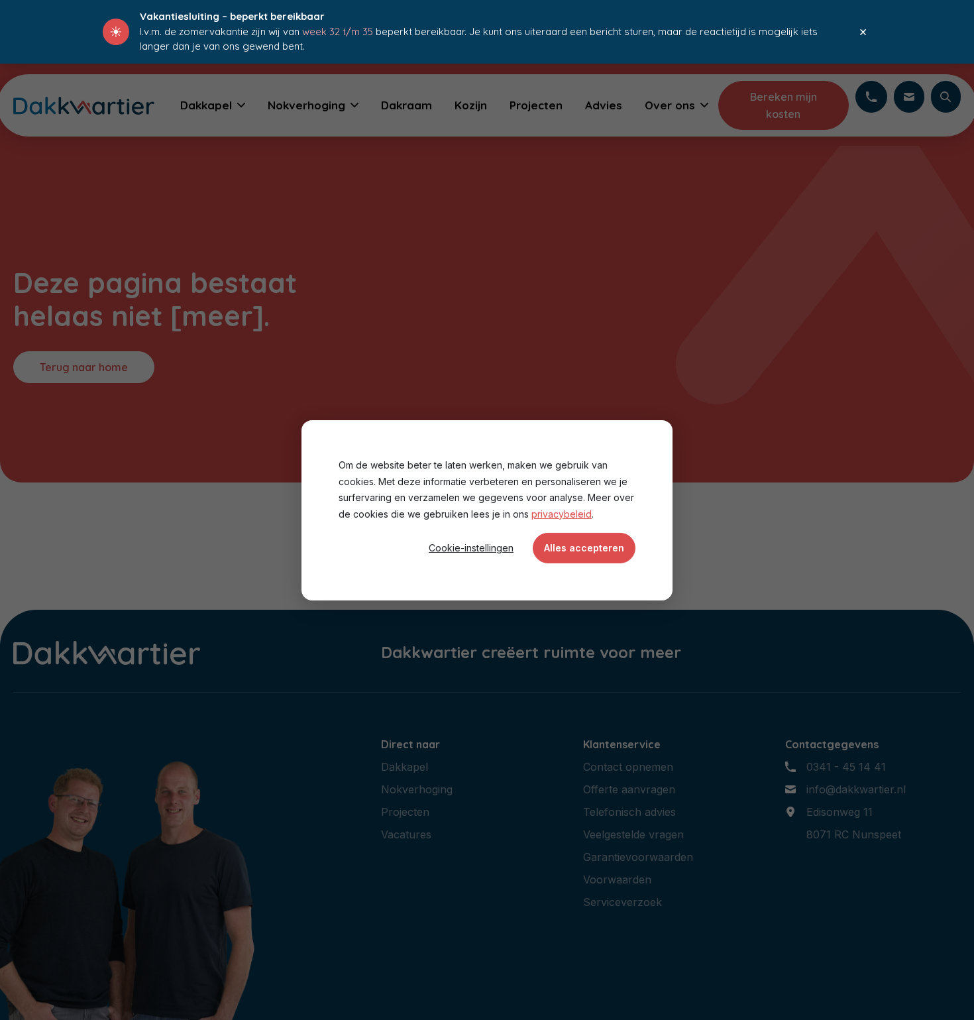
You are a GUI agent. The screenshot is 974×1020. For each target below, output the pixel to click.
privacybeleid (561, 513)
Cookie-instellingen (471, 547)
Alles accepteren (584, 547)
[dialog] (487, 510)
